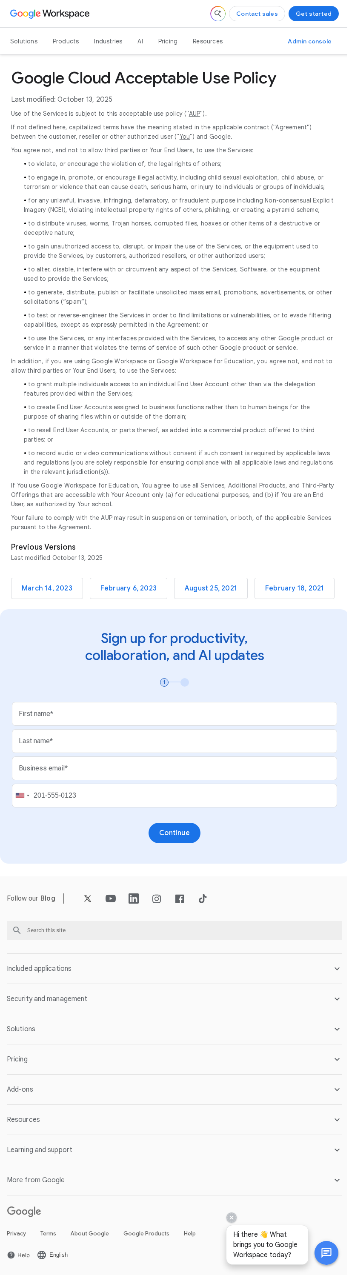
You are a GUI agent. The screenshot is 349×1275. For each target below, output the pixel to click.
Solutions (23, 41)
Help (190, 1271)
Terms (48, 1271)
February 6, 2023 (128, 588)
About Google (90, 1271)
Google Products (146, 1271)
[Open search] (218, 13)
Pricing (167, 41)
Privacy (16, 1271)
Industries (108, 41)
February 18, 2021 (294, 588)
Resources (208, 41)
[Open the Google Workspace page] (51, 14)
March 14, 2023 (47, 588)
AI (140, 41)
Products (66, 41)
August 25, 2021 (211, 588)
